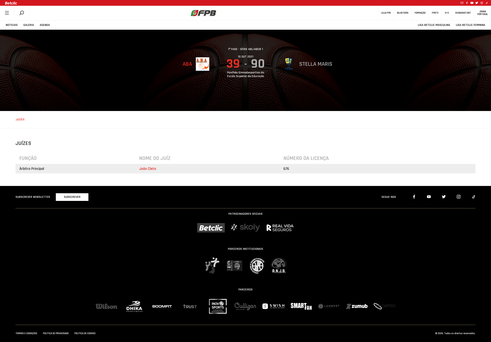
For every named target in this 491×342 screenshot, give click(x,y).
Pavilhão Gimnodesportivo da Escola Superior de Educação (245, 74)
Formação (420, 13)
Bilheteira (402, 13)
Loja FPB (386, 13)
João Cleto (147, 168)
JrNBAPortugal (482, 13)
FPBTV (435, 13)
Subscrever (72, 197)
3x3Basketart (463, 13)
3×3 (447, 13)
